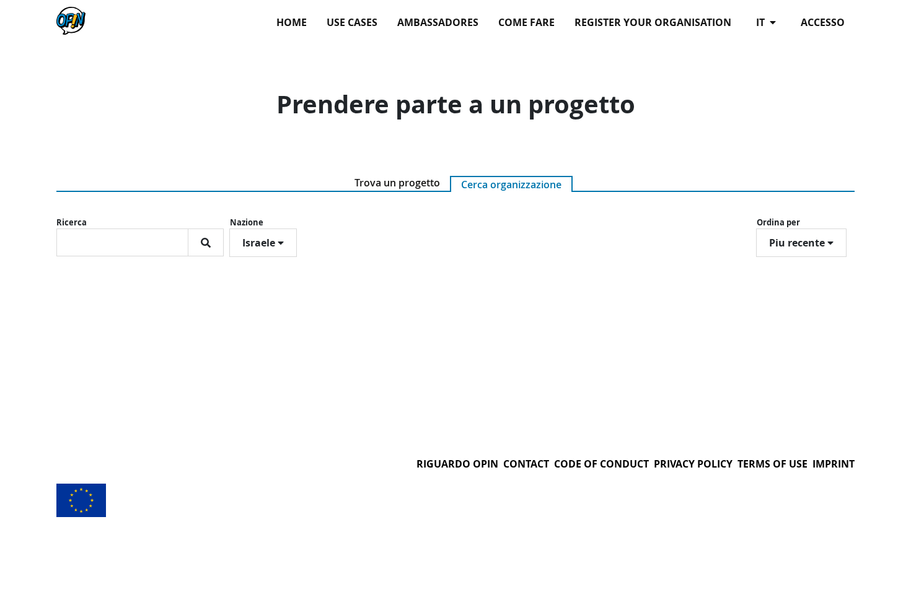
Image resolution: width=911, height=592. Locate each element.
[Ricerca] (206, 242)
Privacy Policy (693, 464)
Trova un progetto (397, 182)
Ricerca (71, 222)
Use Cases (352, 22)
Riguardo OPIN (457, 464)
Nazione (246, 222)
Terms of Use (772, 464)
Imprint (833, 464)
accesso (823, 22)
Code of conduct (601, 464)
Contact (526, 464)
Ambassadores (437, 22)
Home (291, 22)
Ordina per (778, 222)
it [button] (761, 22)
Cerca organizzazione (511, 184)
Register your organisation (652, 22)
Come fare (526, 22)
